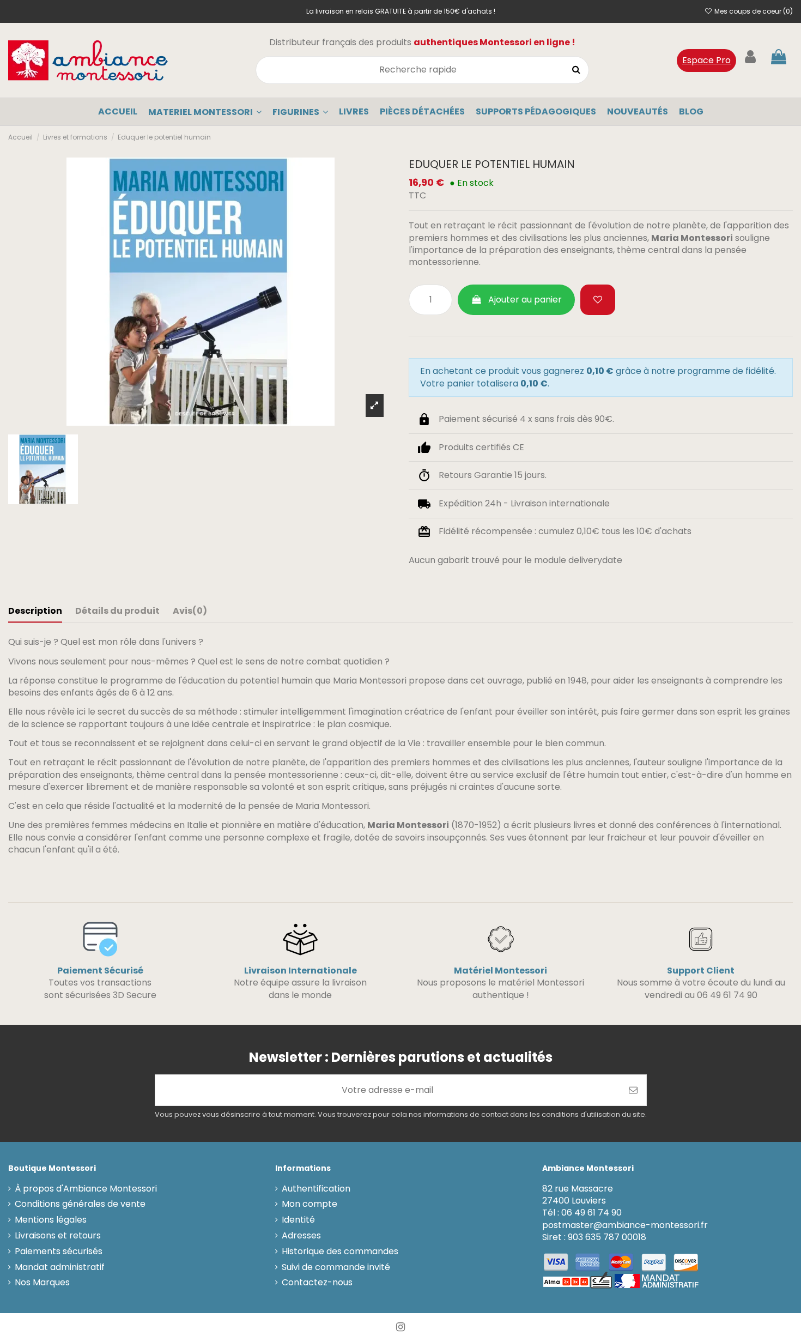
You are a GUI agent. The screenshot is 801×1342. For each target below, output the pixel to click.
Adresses (301, 1236)
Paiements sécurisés (58, 1252)
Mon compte (309, 1204)
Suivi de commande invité (336, 1267)
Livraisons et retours (58, 1236)
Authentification (316, 1189)
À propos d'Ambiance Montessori (86, 1189)
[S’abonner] (633, 1090)
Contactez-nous (317, 1283)
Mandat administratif (60, 1267)
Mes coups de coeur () (753, 11)
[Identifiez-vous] (750, 57)
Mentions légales (51, 1220)
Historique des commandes (340, 1252)
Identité (298, 1220)
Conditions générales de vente (80, 1204)
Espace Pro (706, 60)
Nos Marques (42, 1283)
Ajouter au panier (525, 299)
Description (35, 611)
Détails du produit (117, 611)
